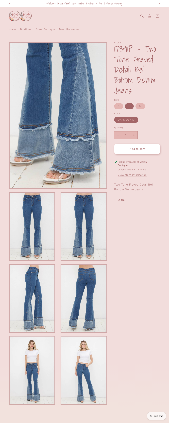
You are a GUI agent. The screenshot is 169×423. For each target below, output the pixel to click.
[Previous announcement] (9, 3)
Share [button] (121, 199)
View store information (132, 174)
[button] (142, 16)
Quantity (118, 127)
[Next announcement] (159, 3)
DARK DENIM (126, 119)
